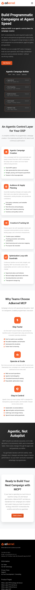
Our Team (4, 564)
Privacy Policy (5, 570)
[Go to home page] (9, 3)
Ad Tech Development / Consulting (11, 574)
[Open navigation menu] (32, 3)
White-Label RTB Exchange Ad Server (12, 583)
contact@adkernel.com (11, 554)
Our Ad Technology (6, 567)
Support (3, 572)
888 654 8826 (6, 552)
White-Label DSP (6, 589)
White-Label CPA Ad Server (9, 587)
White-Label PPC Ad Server (9, 585)
